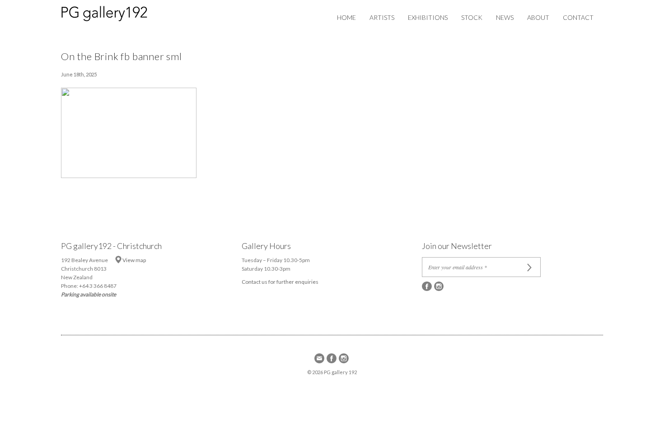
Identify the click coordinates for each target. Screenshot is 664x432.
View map (134, 260)
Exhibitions (428, 17)
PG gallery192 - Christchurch (111, 246)
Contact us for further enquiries (280, 281)
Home (346, 17)
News (505, 17)
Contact (578, 17)
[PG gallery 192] (113, 12)
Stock (471, 17)
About (538, 17)
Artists (381, 17)
